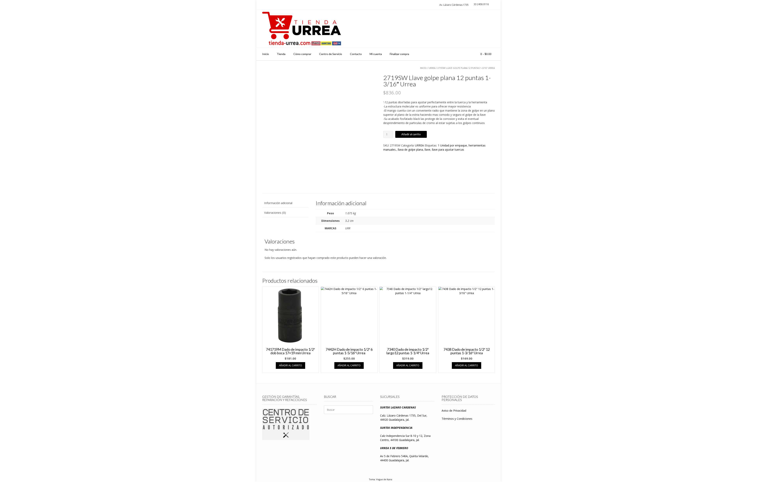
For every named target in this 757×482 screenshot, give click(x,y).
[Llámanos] (482, 28)
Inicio (265, 54)
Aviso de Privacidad (454, 410)
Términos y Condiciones (457, 418)
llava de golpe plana (410, 149)
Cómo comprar (302, 54)
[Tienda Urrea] (301, 28)
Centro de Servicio (330, 54)
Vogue (379, 479)
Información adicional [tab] (278, 203)
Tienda (281, 54)
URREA (432, 67)
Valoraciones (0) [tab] (275, 212)
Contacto (356, 54)
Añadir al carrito (411, 134)
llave (427, 149)
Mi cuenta (376, 54)
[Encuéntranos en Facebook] (490, 28)
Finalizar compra (399, 54)
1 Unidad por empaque (452, 145)
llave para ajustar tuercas (448, 149)
